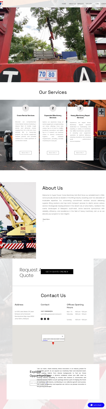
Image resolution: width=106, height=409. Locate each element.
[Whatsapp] (45, 319)
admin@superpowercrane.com (51, 314)
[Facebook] (42, 319)
